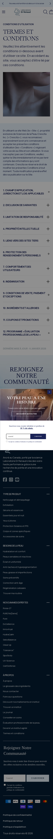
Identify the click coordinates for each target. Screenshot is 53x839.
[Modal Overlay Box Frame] (26, 419)
